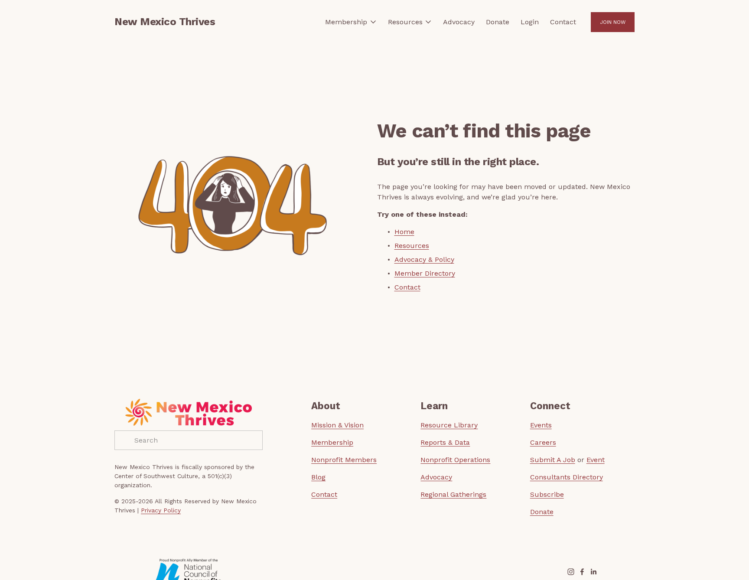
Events (541, 425)
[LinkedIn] (593, 571)
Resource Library (449, 425)
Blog (318, 477)
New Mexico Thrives (164, 22)
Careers (543, 442)
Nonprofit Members (344, 460)
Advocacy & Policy (424, 259)
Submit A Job (552, 460)
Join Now (612, 22)
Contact (563, 22)
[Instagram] (570, 571)
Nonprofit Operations (455, 460)
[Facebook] (582, 571)
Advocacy (459, 22)
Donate (497, 22)
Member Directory (424, 273)
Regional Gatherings (453, 494)
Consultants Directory (566, 477)
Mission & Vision (337, 425)
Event (595, 460)
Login (530, 22)
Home (404, 232)
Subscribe (547, 494)
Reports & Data (445, 442)
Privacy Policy (161, 510)
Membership (332, 442)
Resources (411, 245)
